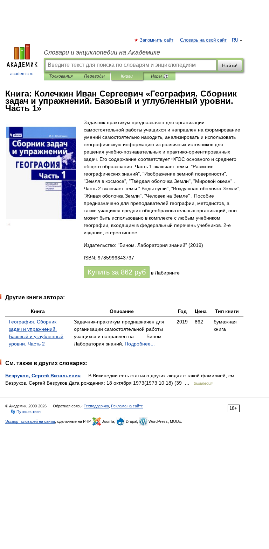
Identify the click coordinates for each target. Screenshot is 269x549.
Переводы (94, 76)
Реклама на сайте (127, 406)
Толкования (61, 76)
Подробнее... (140, 344)
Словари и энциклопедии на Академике (102, 52)
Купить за (117, 272)
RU (235, 40)
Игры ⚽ (159, 76)
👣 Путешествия (26, 411)
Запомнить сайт (156, 40)
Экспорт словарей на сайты (30, 421)
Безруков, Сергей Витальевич (43, 375)
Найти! (229, 65)
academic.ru (22, 73)
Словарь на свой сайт (203, 40)
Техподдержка (96, 406)
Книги (127, 76)
